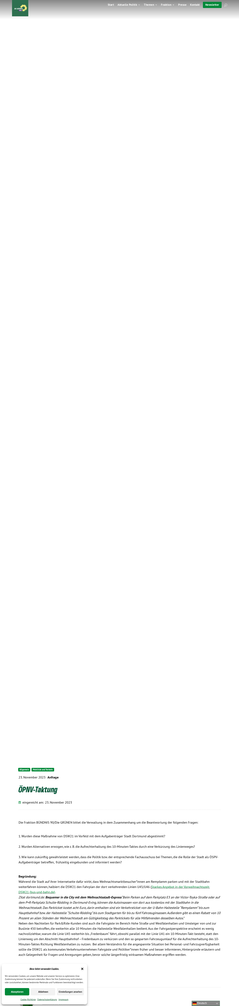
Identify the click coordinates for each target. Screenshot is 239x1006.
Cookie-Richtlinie (28, 999)
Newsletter (212, 5)
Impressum (63, 999)
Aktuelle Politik (127, 5)
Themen (149, 5)
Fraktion (166, 5)
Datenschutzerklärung (47, 999)
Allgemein (24, 769)
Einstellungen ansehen (70, 991)
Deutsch (202, 1003)
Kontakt (195, 5)
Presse (182, 5)
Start (111, 5)
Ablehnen (43, 991)
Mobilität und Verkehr (43, 769)
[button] (82, 968)
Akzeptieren (17, 991)
